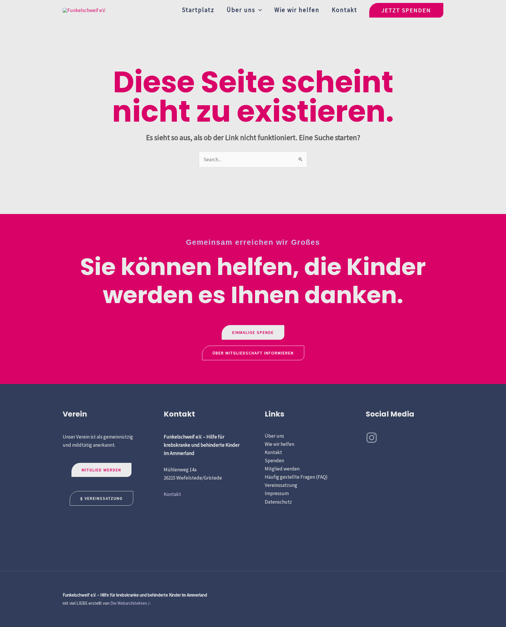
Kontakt (344, 10)
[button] (258, 10)
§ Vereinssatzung (101, 498)
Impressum (277, 493)
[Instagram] (371, 438)
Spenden (274, 460)
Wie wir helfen (296, 10)
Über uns (241, 10)
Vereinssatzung (281, 485)
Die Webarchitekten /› (130, 603)
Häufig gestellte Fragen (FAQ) (296, 477)
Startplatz (198, 10)
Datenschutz (278, 502)
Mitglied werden (101, 470)
